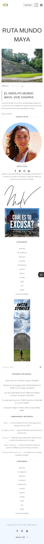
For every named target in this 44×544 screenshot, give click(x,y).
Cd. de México (22, 253)
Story (22, 282)
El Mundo (22, 261)
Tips (22, 286)
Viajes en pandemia (22, 294)
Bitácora (22, 249)
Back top (20, 537)
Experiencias (22, 265)
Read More (7, 114)
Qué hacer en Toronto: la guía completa (22, 380)
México (5, 86)
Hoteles (22, 269)
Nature (22, 277)
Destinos (22, 257)
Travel (22, 290)
